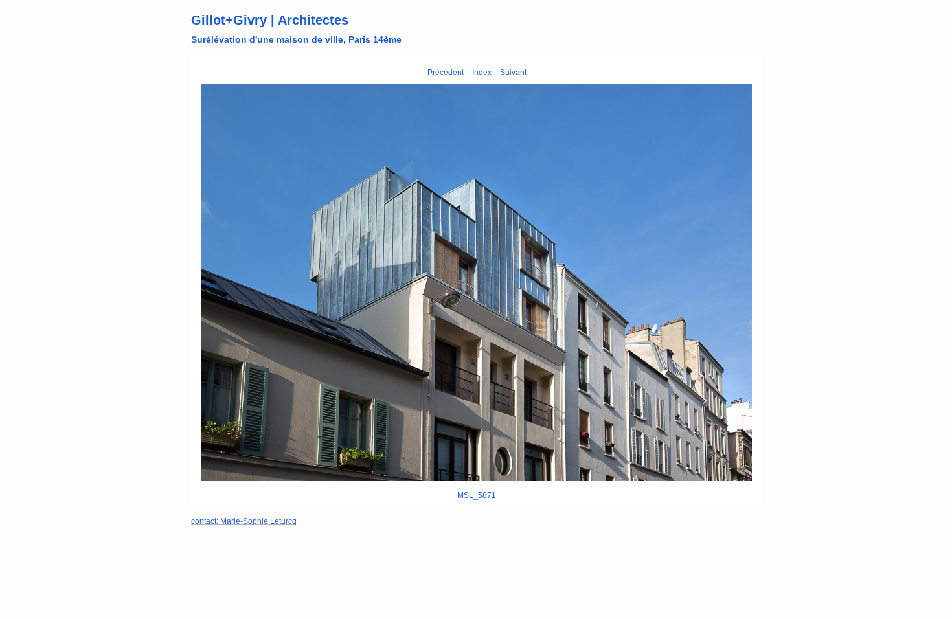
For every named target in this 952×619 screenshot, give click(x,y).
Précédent (445, 72)
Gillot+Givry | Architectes (269, 20)
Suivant (513, 72)
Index (482, 72)
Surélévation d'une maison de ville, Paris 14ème (296, 39)
